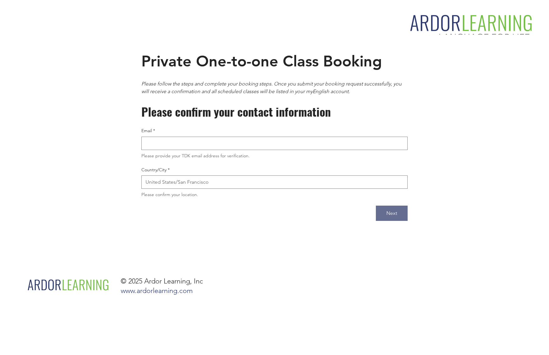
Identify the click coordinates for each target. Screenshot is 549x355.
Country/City (155, 170)
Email (148, 130)
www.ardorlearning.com (157, 290)
